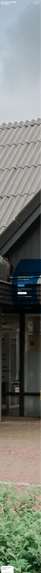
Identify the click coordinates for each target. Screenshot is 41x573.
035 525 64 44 (22, 296)
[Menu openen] (38, 3)
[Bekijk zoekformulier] (35, 3)
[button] (21, 285)
